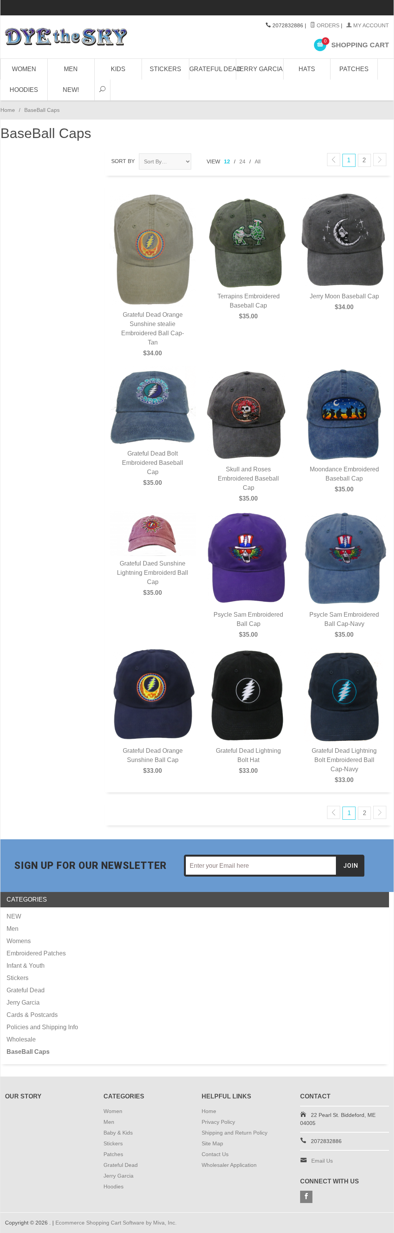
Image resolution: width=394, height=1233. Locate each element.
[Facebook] (306, 1197)
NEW (14, 916)
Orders (327, 25)
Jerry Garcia (260, 69)
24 (242, 161)
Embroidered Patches (36, 953)
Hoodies (24, 90)
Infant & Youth (26, 965)
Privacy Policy (218, 1122)
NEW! (71, 90)
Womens (19, 941)
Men (71, 69)
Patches (354, 69)
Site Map (212, 1143)
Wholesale (21, 1039)
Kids (118, 69)
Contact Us (215, 1154)
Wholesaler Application (229, 1165)
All (257, 161)
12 (227, 161)
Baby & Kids (118, 1133)
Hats (307, 69)
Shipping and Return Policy (234, 1133)
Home (7, 110)
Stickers (165, 69)
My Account (370, 25)
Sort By (123, 161)
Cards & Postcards (32, 1015)
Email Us (322, 1161)
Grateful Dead (213, 69)
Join (350, 865)
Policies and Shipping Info (42, 1027)
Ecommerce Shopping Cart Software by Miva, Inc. (116, 1223)
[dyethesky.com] (66, 37)
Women (24, 69)
